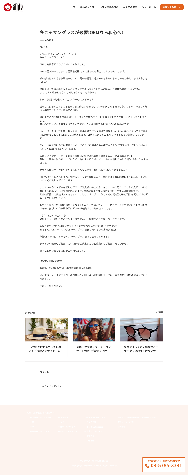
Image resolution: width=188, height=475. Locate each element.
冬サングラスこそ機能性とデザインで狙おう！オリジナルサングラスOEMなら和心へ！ (141, 349)
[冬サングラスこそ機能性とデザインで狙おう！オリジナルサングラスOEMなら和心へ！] (141, 329)
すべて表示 (158, 312)
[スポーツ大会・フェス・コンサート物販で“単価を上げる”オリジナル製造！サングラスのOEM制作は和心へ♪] (94, 329)
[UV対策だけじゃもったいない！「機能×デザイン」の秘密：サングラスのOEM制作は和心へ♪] (46, 329)
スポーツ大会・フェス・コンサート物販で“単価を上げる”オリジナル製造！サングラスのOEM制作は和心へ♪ (93, 349)
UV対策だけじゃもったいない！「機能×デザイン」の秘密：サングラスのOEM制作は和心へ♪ (46, 349)
